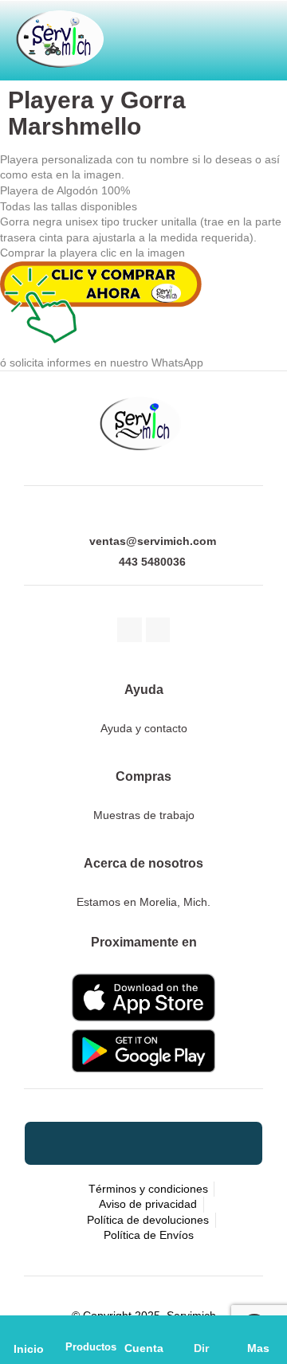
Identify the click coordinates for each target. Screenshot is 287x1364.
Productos (90, 1347)
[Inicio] (29, 1329)
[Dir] (200, 1329)
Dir (201, 1348)
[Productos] (86, 1329)
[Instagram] (158, 629)
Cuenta (143, 1348)
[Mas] (258, 1329)
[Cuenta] (143, 1329)
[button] (216, 34)
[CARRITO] (138, 33)
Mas (258, 1348)
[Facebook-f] (129, 629)
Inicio (29, 1348)
